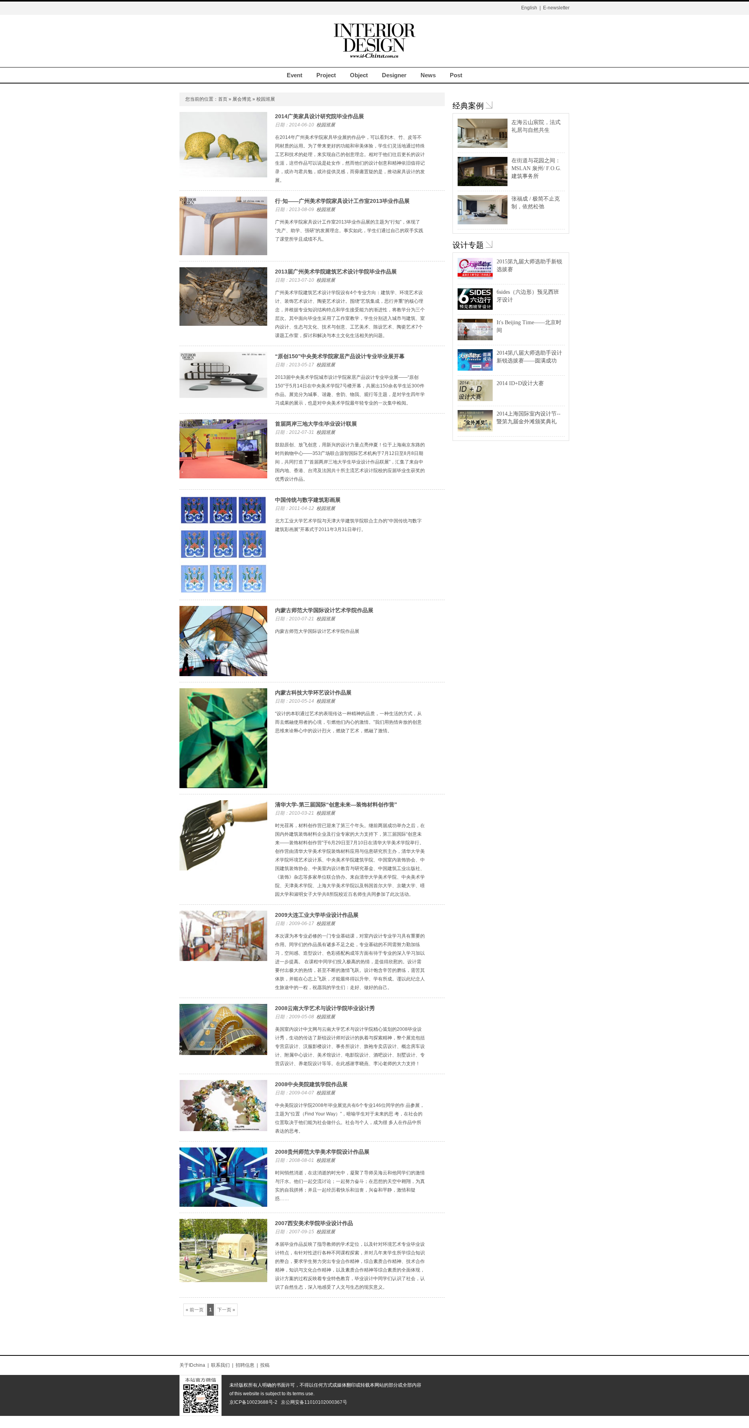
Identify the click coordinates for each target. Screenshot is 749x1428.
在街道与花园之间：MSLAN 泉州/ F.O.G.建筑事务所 (536, 168)
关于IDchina (192, 1365)
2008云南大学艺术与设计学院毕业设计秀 (325, 1008)
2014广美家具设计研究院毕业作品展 (319, 116)
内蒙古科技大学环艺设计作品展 (313, 692)
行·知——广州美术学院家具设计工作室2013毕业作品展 (342, 201)
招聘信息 (245, 1365)
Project (326, 75)
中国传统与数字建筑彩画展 (308, 500)
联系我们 (220, 1365)
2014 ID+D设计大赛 (520, 383)
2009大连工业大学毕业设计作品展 (317, 915)
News (428, 75)
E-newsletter (556, 8)
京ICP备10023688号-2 (253, 1402)
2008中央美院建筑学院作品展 (311, 1084)
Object (359, 75)
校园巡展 (325, 125)
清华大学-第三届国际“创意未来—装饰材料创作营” (336, 804)
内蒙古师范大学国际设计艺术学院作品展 (324, 610)
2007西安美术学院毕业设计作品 (314, 1223)
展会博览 (242, 99)
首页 (222, 99)
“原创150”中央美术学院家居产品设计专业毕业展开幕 (340, 356)
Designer (394, 75)
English (529, 8)
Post (456, 75)
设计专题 (468, 245)
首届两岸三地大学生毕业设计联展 (316, 424)
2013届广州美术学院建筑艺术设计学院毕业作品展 (336, 271)
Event (294, 75)
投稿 (265, 1365)
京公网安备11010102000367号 (314, 1402)
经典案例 (468, 105)
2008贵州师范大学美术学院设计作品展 (322, 1152)
